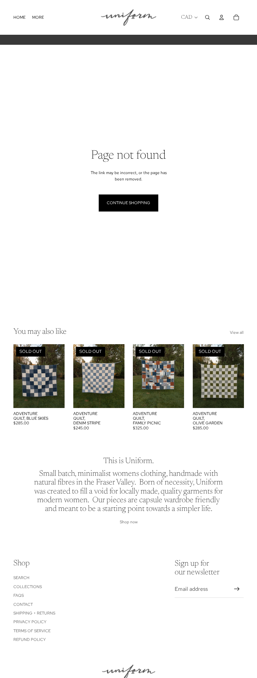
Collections (27, 586)
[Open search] (207, 17)
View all (237, 332)
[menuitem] (38, 17)
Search (21, 577)
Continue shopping (128, 203)
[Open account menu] (221, 17)
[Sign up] (237, 589)
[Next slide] (59, 376)
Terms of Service (32, 631)
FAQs (18, 595)
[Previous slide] (18, 376)
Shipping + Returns (34, 613)
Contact (23, 604)
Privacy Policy (30, 622)
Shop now (129, 522)
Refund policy (29, 639)
